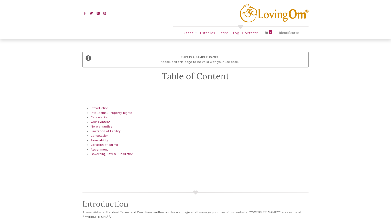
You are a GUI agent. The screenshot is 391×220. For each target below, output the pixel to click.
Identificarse (289, 33)
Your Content (100, 122)
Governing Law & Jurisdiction (112, 154)
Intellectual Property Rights (111, 113)
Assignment (99, 149)
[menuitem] (207, 33)
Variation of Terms (104, 145)
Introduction (100, 108)
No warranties (101, 126)
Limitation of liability (106, 131)
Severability (99, 140)
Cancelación (100, 117)
